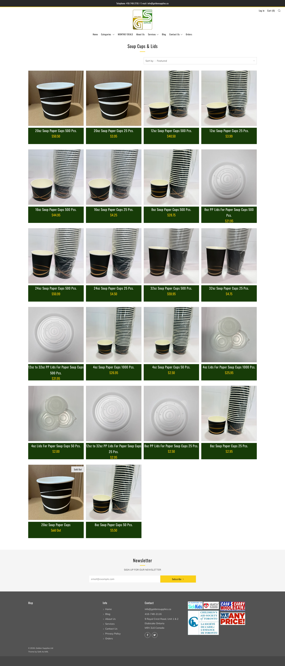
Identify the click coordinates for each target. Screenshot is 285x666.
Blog (164, 34)
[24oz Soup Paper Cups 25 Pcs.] (113, 256)
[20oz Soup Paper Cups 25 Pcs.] (113, 98)
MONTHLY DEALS (125, 34)
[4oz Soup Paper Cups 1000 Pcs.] (113, 334)
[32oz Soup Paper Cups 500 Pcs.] (171, 256)
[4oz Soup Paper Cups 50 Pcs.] (171, 334)
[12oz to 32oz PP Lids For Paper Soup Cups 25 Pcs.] (113, 413)
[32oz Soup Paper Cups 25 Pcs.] (229, 256)
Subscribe (176, 579)
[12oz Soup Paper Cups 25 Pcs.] (229, 98)
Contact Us (174, 34)
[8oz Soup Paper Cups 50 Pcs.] (113, 492)
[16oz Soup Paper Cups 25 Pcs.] (113, 177)
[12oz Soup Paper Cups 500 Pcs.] (171, 98)
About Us (140, 34)
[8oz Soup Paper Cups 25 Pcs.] (229, 413)
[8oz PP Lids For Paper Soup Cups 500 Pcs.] (229, 177)
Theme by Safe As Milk (38, 651)
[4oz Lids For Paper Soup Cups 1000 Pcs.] (229, 334)
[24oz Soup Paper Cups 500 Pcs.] (56, 256)
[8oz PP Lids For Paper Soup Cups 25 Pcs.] (171, 413)
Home (95, 34)
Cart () (271, 10)
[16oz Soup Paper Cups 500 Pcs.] (56, 177)
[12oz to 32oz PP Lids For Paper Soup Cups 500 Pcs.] (56, 334)
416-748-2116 (153, 614)
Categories (106, 34)
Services (152, 34)
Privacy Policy (113, 633)
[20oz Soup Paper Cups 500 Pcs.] (56, 98)
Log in (262, 10)
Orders (189, 34)
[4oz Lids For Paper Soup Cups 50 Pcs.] (56, 413)
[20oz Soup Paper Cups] (56, 492)
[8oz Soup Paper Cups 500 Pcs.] (171, 177)
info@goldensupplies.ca (158, 609)
